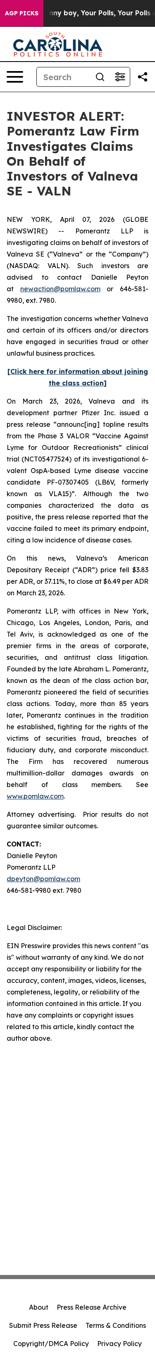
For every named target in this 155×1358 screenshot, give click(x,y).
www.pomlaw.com (35, 796)
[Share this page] (142, 77)
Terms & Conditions (116, 1325)
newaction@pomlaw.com (60, 289)
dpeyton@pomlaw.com (43, 879)
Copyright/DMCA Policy (51, 1343)
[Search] (100, 76)
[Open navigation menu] (15, 77)
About (38, 1307)
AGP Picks (21, 13)
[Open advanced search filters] (120, 76)
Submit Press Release (43, 1325)
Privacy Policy (119, 1343)
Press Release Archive (91, 1307)
